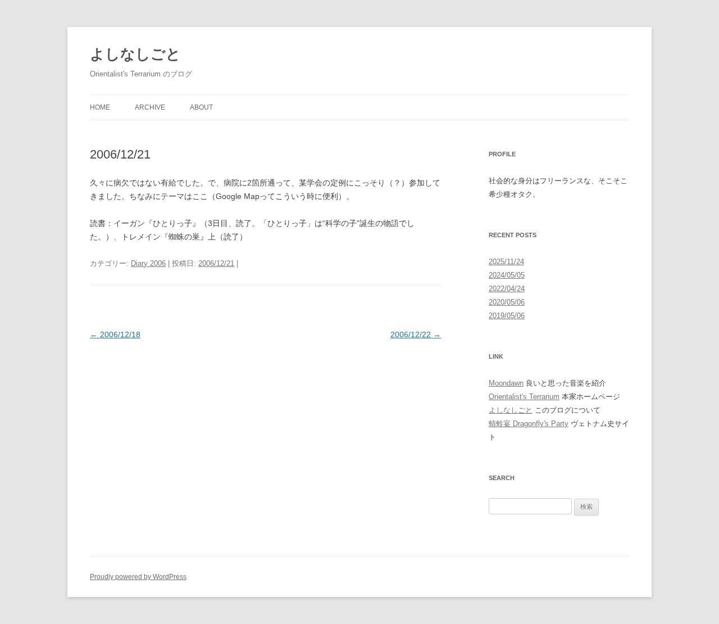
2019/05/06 (507, 315)
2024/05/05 (507, 275)
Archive (150, 107)
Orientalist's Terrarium (524, 396)
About (201, 107)
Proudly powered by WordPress (138, 577)
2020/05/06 (507, 302)
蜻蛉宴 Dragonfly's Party (528, 423)
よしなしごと (135, 54)
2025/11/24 (506, 261)
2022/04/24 (507, 288)
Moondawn (506, 383)
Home (100, 107)
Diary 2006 (148, 263)
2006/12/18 (115, 334)
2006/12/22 (415, 334)
